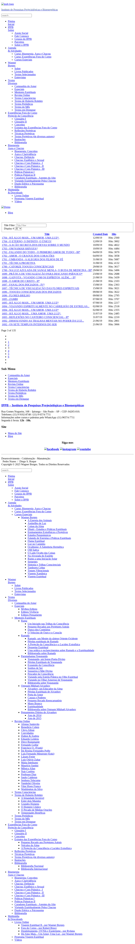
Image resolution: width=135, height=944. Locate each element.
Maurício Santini (29, 765)
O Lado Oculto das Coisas (41, 552)
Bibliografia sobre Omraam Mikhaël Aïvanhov (52, 709)
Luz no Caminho (36, 544)
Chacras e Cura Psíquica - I (28, 163)
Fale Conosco (21, 36)
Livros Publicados (23, 71)
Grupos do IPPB (23, 39)
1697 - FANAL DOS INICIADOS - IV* (23, 284)
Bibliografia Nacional (32, 866)
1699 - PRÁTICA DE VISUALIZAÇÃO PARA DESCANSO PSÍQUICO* (42, 273)
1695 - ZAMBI (10, 299)
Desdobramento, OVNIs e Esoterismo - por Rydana (48, 931)
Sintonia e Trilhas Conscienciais (44, 564)
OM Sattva (33, 549)
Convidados (27, 733)
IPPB (11, 29)
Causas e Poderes (37, 697)
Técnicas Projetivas (24, 133)
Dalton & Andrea (30, 736)
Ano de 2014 (34, 715)
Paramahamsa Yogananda (34, 656)
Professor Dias (28, 774)
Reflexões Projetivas (25, 130)
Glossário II (20, 121)
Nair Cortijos (28, 771)
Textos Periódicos (23, 104)
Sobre (17, 68)
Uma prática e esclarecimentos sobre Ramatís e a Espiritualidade (61, 650)
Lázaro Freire (28, 756)
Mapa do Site (15, 433)
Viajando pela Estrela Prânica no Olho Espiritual (53, 677)
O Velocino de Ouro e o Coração (45, 632)
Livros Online (21, 195)
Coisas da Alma (36, 526)
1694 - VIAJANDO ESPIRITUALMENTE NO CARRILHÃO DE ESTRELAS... (45, 306)
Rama (24, 620)
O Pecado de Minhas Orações (36, 809)
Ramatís (25, 635)
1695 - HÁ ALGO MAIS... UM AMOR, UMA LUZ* (30, 302)
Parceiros (19, 42)
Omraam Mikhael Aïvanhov (35, 685)
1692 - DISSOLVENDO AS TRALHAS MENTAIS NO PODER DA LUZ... (43, 320)
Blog (10, 212)
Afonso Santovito (30, 724)
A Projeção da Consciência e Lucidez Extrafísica (46, 848)
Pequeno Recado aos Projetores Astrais (41, 842)
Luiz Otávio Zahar (30, 759)
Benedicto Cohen (30, 727)
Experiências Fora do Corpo (22, 114)
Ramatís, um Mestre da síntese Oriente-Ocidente (53, 638)
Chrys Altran (27, 730)
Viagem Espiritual (37, 576)
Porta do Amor (35, 694)
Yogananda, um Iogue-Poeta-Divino (46, 659)
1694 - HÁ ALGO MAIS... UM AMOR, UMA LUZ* (30, 310)
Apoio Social (21, 33)
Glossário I (20, 118)
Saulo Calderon (29, 777)
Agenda (15, 49)
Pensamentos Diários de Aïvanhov (39, 712)
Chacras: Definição (24, 157)
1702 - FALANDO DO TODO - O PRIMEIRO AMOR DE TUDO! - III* (41, 252)
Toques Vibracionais (38, 570)
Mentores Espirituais (25, 92)
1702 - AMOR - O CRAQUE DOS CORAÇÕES (28, 255)
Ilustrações (20, 139)
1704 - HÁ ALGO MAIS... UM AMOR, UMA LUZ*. (30, 237)
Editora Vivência (30, 612)
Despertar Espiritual (38, 647)
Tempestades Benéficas (33, 812)
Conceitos (19, 124)
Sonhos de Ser (35, 668)
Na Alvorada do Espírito (40, 555)
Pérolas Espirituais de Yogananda (45, 662)
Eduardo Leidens (30, 739)
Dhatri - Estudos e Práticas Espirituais (47, 529)
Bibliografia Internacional (34, 869)
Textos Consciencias (25, 98)
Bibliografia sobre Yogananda (43, 682)
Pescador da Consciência (41, 674)
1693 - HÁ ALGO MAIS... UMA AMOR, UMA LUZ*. (31, 313)
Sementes (33, 561)
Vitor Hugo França (31, 786)
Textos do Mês (22, 107)
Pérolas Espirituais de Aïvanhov (44, 691)
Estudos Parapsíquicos (39, 535)
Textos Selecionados (25, 74)
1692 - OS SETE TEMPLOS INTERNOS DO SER (29, 324)
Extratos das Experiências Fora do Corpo (35, 127)
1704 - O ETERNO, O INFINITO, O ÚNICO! (26, 241)
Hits (114, 234)
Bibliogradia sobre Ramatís (42, 653)
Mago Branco (35, 703)
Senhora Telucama (30, 780)
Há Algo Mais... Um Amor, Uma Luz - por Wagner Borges (51, 934)
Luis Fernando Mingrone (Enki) (37, 753)
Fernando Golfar (29, 744)
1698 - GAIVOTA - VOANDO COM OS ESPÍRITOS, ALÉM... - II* (39, 277)
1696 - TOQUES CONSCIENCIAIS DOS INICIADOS (31, 291)
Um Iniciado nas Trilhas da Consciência (48, 623)
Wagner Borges (29, 517)
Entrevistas (20, 77)
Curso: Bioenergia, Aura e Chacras (32, 53)
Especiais (19, 89)
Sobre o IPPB (21, 44)
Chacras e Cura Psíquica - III (29, 169)
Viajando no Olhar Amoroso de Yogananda (50, 679)
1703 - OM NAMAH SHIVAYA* (20, 248)
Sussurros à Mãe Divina (40, 671)
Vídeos (18, 201)
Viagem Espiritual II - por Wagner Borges (42, 925)
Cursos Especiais (23, 59)
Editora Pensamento (31, 614)
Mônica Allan (28, 768)
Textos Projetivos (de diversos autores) (34, 136)
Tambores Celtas (36, 567)
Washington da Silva (31, 789)
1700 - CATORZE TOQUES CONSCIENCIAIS (28, 266)
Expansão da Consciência (41, 665)
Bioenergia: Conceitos (26, 151)
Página (11, 23)
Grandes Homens (30, 804)
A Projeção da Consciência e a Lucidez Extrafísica (54, 644)
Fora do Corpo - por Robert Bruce (39, 928)
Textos (12, 82)
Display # (9, 228)
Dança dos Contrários (39, 629)
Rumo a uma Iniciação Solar (42, 558)
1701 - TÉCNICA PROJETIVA (18, 263)
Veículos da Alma (30, 845)
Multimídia (15, 191)
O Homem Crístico (31, 806)
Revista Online (22, 95)
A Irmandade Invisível (32, 798)
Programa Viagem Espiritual (29, 198)
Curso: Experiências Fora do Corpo (32, 56)
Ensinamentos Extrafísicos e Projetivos (48, 532)
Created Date (100, 234)
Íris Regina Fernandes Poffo (35, 750)
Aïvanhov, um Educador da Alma (45, 688)
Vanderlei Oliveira (30, 783)
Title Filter (10, 225)
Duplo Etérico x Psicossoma (29, 183)
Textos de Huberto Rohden (28, 101)
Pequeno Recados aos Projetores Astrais (48, 626)
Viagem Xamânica (37, 573)
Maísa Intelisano (29, 762)
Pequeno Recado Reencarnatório (45, 700)
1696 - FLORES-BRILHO (16, 295)
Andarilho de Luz (37, 523)
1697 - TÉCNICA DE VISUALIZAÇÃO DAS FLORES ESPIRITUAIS (40, 288)
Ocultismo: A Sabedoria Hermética (46, 547)
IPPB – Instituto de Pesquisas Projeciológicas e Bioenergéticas (42, 405)
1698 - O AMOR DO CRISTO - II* (21, 281)
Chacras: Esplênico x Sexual (29, 160)
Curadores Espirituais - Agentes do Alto (35, 177)
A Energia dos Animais (40, 520)
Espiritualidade (35, 706)
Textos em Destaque (25, 109)
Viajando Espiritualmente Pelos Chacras (35, 180)
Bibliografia (20, 142)
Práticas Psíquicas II (24, 174)
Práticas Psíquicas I (24, 172)
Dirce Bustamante (30, 741)
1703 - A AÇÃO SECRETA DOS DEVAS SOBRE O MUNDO (36, 245)
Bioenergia (16, 147)
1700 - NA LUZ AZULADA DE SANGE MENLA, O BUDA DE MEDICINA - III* (47, 270)
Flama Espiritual (36, 541)
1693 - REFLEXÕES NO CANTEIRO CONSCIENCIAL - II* (35, 317)
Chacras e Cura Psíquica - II (29, 166)
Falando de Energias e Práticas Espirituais (49, 538)
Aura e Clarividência (25, 154)
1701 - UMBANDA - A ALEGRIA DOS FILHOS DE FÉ (32, 259)
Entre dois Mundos (31, 801)
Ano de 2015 (34, 718)
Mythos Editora (29, 609)
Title (47, 234)
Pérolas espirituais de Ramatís (43, 641)
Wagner (12, 64)
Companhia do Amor (25, 86)
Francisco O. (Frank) (32, 747)
